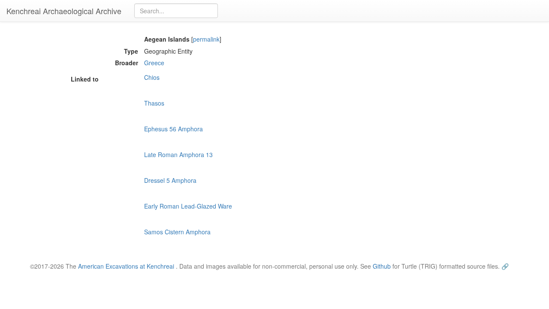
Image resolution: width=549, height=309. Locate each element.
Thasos (154, 103)
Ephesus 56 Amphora (173, 128)
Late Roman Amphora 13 (178, 154)
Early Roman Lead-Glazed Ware (188, 206)
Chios (152, 77)
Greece (154, 62)
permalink (206, 39)
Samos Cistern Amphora (177, 231)
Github (382, 266)
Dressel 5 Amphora (170, 180)
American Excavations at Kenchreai (126, 266)
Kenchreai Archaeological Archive (63, 10)
